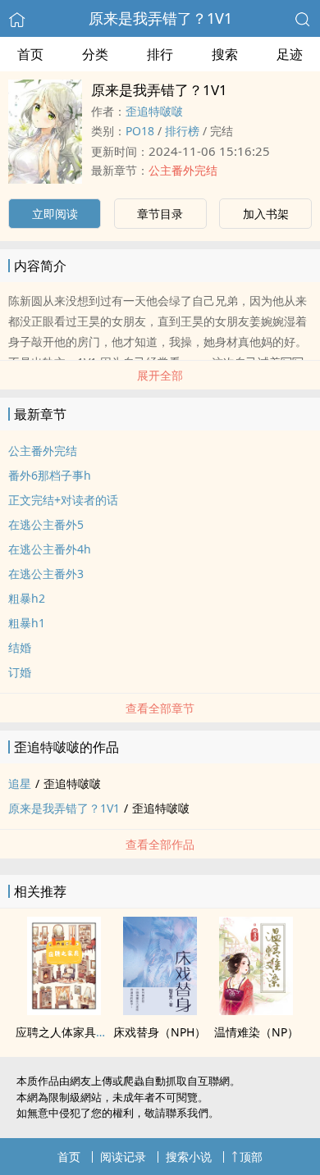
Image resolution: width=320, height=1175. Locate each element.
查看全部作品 (160, 844)
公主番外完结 (183, 170)
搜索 (225, 54)
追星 (19, 783)
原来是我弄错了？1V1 (160, 18)
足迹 (290, 54)
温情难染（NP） (256, 1032)
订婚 (19, 672)
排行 (160, 54)
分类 (95, 54)
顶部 (251, 1156)
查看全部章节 (160, 708)
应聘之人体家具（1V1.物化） (90, 1032)
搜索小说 (189, 1156)
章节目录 (160, 213)
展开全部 (160, 375)
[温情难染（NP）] (256, 1010)
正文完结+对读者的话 (63, 500)
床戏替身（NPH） (159, 1032)
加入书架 (266, 213)
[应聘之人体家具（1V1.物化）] (64, 1010)
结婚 (19, 647)
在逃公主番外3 (46, 573)
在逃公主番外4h (49, 549)
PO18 (140, 131)
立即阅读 (55, 213)
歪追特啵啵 (154, 111)
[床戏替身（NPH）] (160, 1010)
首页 (30, 54)
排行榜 (182, 131)
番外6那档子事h (49, 475)
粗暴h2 (26, 598)
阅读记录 (123, 1156)
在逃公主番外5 (46, 524)
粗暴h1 (26, 623)
